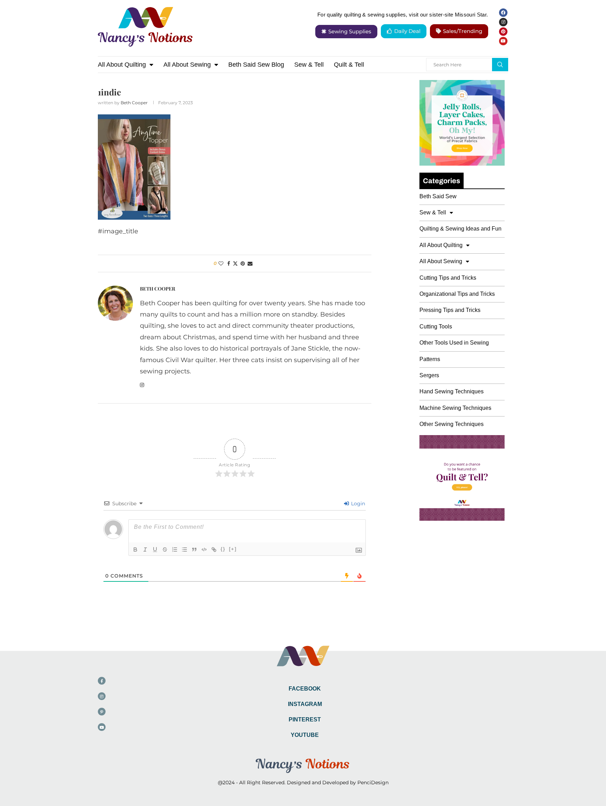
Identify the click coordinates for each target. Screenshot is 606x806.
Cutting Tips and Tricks (447, 278)
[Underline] (155, 549)
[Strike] (165, 549)
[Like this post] (220, 263)
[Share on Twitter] (235, 263)
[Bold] (135, 549)
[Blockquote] (194, 549)
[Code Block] (204, 549)
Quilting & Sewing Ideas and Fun (460, 229)
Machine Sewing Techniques (455, 408)
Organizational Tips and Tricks (457, 294)
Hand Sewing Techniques (451, 391)
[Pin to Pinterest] (243, 263)
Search (500, 64)
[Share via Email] (250, 263)
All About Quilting (122, 64)
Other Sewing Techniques (451, 424)
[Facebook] (503, 12)
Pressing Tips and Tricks (449, 310)
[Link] (214, 549)
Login (357, 503)
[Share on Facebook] (228, 263)
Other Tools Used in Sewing (454, 343)
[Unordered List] (184, 549)
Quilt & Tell (349, 64)
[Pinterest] (503, 31)
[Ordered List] (175, 549)
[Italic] (145, 549)
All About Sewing (187, 64)
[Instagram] (503, 22)
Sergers (429, 375)
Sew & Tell (309, 64)
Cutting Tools (435, 326)
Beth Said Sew (438, 196)
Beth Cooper (134, 102)
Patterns (429, 359)
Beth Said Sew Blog (256, 64)
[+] (233, 549)
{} (223, 549)
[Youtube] (503, 41)
